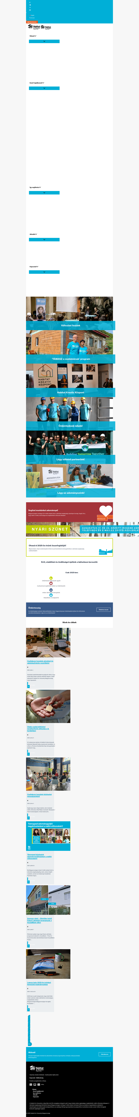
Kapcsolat (32, 1078)
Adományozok (101, 519)
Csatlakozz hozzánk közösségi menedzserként (39, 795)
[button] (32, 22)
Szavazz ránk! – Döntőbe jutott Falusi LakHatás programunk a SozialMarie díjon (39, 920)
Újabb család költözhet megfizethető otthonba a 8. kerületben (38, 729)
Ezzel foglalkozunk (38, 1091)
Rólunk (34, 1089)
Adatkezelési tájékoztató (52, 1075)
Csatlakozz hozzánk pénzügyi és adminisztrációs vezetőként (40, 662)
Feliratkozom (104, 1054)
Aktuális (35, 1095)
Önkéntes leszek (103, 609)
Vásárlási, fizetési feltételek (37, 1075)
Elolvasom (102, 553)
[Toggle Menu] (44, 41)
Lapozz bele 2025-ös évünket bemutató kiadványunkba (39, 983)
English (32, 15)
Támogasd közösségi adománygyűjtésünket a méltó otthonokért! (39, 857)
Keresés (33, 17)
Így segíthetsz (37, 1093)
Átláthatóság (39, 1078)
